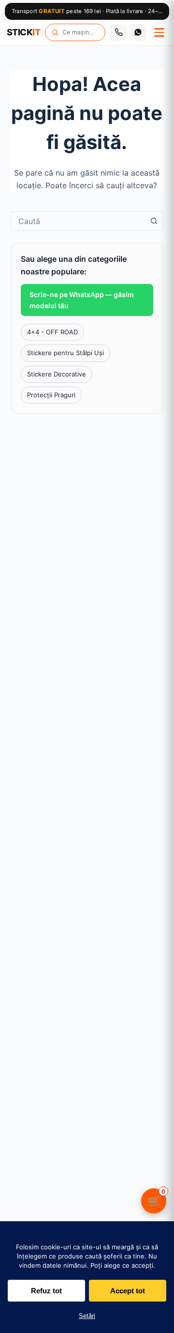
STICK (23, 32)
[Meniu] (159, 32)
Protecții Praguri (51, 395)
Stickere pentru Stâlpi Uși (65, 353)
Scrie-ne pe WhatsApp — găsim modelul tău (81, 300)
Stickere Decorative (56, 374)
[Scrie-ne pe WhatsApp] (138, 32)
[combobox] (78, 221)
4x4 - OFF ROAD (52, 332)
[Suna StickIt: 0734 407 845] (118, 32)
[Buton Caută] (154, 221)
